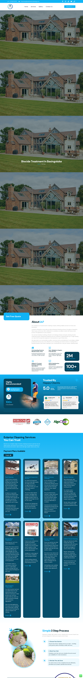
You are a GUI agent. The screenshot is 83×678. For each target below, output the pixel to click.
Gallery (41, 6)
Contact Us (49, 6)
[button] (78, 402)
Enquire (7, 514)
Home (26, 6)
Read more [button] (47, 407)
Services (33, 6)
